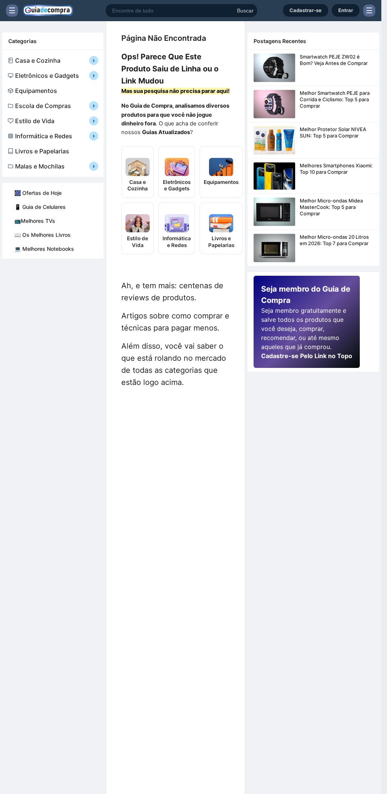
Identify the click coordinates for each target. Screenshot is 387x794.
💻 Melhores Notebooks (44, 249)
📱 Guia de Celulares (40, 207)
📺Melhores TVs (34, 221)
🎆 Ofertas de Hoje (38, 193)
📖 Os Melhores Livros (42, 235)
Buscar (245, 11)
